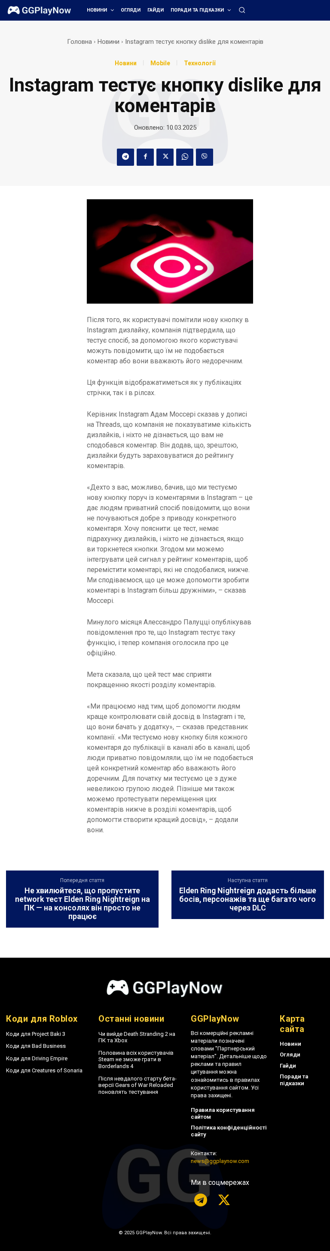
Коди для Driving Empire (36, 1058)
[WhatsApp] (184, 157)
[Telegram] (125, 157)
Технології (199, 63)
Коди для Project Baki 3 (35, 1034)
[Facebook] (145, 157)
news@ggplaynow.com (220, 1161)
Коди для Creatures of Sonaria (44, 1070)
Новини (108, 42)
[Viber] (204, 157)
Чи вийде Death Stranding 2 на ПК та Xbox (136, 1037)
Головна (79, 42)
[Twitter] (165, 157)
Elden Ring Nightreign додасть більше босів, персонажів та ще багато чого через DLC (247, 899)
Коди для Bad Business (36, 1046)
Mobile (160, 63)
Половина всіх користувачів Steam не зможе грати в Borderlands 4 (136, 1059)
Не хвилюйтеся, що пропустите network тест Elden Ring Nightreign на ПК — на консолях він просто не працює (82, 903)
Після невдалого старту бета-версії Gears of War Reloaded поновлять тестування (137, 1085)
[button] (241, 9)
